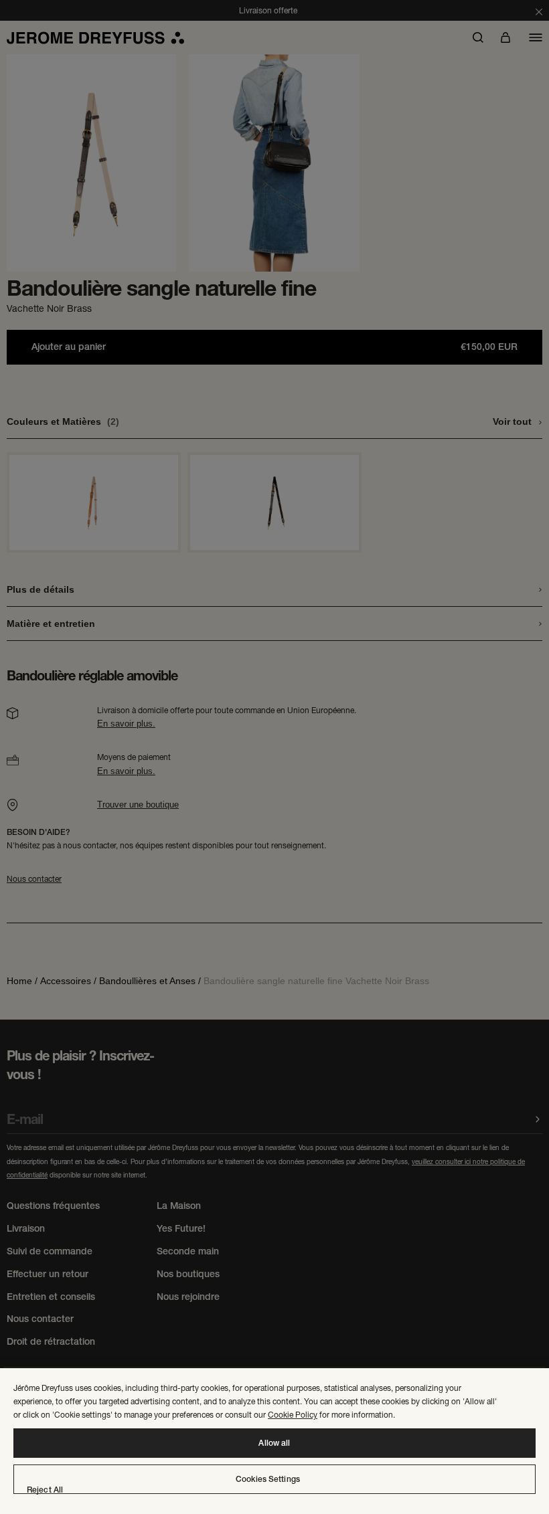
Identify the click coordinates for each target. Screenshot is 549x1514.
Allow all (274, 1443)
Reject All (45, 1490)
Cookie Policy (292, 1415)
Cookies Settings (268, 1479)
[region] (274, 1441)
